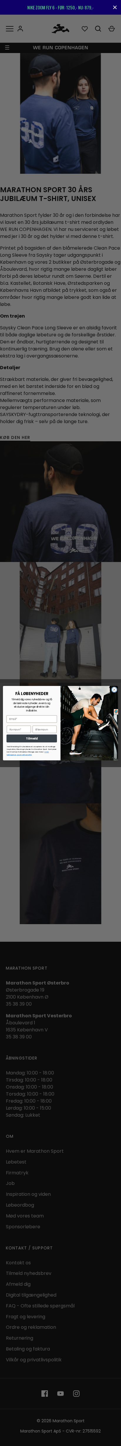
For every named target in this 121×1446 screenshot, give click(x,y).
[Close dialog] (114, 689)
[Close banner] (115, 7)
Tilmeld (31, 738)
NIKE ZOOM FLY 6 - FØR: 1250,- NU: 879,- (60, 7)
